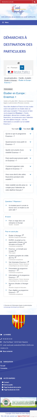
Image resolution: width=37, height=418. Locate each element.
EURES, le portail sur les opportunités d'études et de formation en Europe (18, 242)
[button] (18, 135)
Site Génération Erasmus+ (18, 262)
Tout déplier (27, 129)
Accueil (2, 366)
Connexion (3, 368)
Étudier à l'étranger (10, 80)
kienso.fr (21, 307)
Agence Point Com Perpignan (27, 416)
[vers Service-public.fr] (19, 72)
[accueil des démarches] (18, 63)
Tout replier (15, 129)
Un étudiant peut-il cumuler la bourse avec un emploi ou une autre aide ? (19, 208)
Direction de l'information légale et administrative (18, 305)
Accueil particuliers (10, 78)
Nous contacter (7, 351)
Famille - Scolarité (25, 78)
